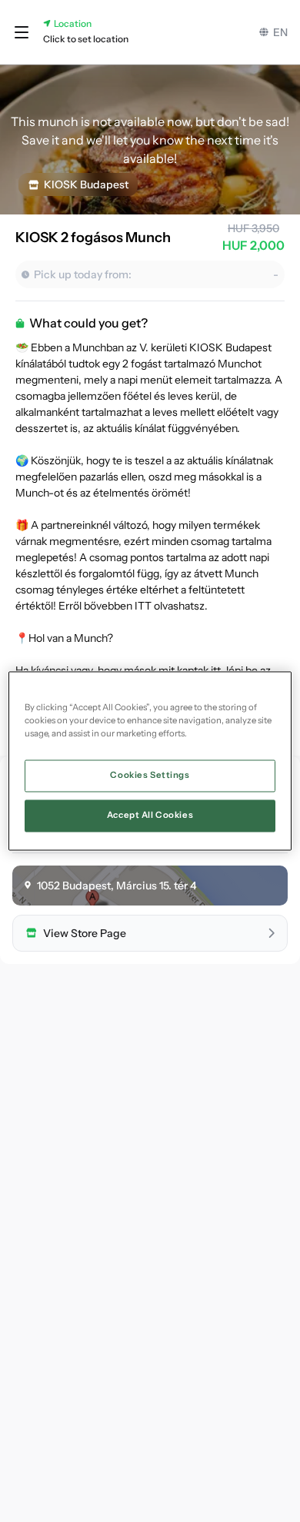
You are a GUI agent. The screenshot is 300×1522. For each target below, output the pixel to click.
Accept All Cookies (150, 815)
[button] (21, 32)
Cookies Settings (149, 775)
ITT (143, 606)
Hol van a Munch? (70, 638)
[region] (150, 760)
